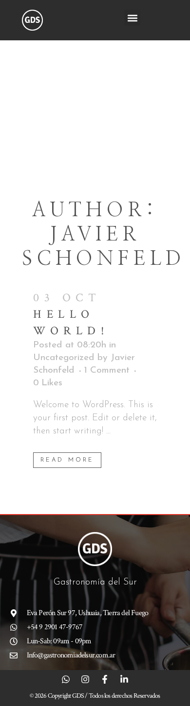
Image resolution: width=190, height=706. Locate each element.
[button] (132, 18)
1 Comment (107, 370)
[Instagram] (85, 679)
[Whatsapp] (65, 679)
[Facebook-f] (104, 679)
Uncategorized (64, 357)
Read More (67, 460)
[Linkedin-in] (124, 679)
